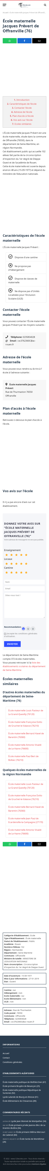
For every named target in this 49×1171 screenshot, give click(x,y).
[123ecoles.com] (24, 4)
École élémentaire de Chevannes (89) (19, 1101)
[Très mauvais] (6, 555)
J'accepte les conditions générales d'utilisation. (20, 635)
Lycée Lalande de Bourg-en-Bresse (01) (20, 1097)
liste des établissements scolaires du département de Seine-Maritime (24, 666)
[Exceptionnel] (26, 555)
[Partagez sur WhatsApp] (10, 40)
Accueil (5, 12)
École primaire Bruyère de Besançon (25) (21, 1086)
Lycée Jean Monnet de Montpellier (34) (28, 1121)
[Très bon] (21, 555)
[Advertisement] (24, 71)
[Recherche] (44, 5)
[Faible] (11, 555)
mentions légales (39, 1164)
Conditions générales (12, 1062)
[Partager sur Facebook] (24, 40)
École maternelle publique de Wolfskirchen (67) (24, 1082)
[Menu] (4, 5)
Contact (6, 1057)
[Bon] (16, 555)
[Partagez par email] (39, 40)
